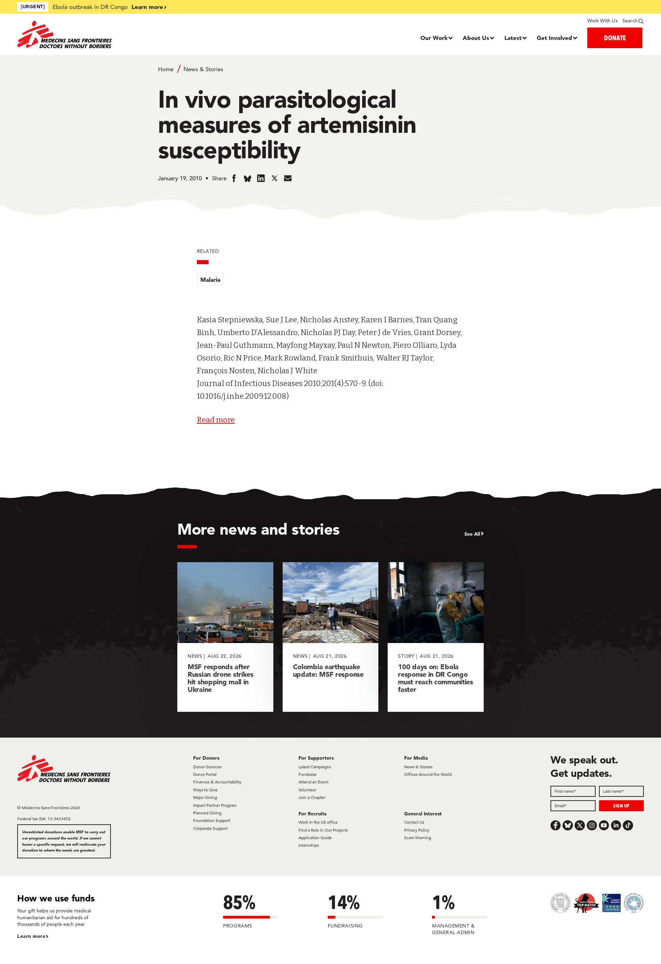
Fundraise (307, 774)
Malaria (210, 279)
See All (472, 534)
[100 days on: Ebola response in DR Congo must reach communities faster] (436, 637)
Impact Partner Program (215, 805)
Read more (216, 420)
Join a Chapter (311, 797)
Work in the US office (318, 822)
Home (166, 69)
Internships (308, 845)
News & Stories (203, 69)
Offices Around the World (428, 774)
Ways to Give (205, 789)
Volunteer (307, 789)
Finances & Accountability (217, 781)
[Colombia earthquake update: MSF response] (331, 637)
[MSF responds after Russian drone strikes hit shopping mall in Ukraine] (225, 637)
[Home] (95, 34)
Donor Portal (205, 774)
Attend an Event (313, 781)
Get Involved (554, 37)
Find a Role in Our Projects (323, 830)
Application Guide (315, 837)
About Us (476, 37)
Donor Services (207, 766)
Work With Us (602, 21)
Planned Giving (207, 812)
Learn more (147, 6)
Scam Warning (417, 837)
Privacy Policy (416, 830)
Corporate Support (210, 828)
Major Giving (205, 797)
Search (630, 21)
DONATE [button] (615, 37)
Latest (513, 37)
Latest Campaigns (314, 766)
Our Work (434, 37)
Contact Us (414, 822)
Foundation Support (211, 820)
